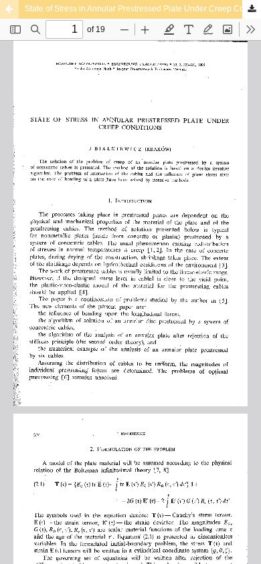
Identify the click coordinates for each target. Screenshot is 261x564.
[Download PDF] (251, 9)
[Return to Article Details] (9, 9)
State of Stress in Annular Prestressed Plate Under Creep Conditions (143, 8)
